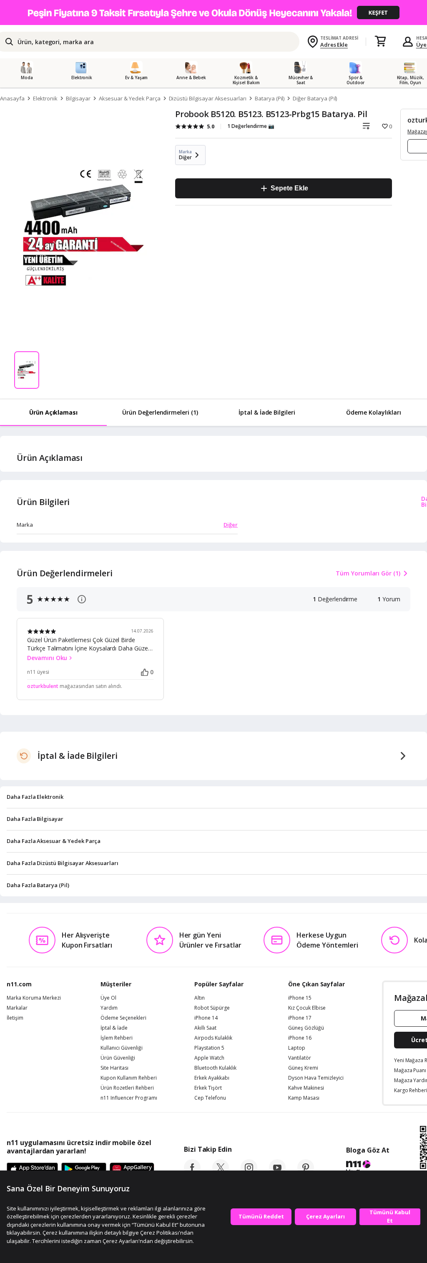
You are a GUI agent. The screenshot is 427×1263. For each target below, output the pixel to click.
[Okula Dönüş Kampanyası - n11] (213, 12)
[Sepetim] (380, 42)
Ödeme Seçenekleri (123, 1018)
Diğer (231, 524)
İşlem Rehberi (116, 1038)
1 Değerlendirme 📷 (250, 126)
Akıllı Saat (205, 1028)
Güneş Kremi (303, 1068)
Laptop (296, 1048)
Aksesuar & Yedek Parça (130, 98)
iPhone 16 (299, 1038)
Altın (199, 998)
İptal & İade (114, 1028)
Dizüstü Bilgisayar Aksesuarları (207, 98)
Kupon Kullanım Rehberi (128, 1078)
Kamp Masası (303, 1098)
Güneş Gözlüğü (306, 1028)
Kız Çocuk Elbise (307, 1008)
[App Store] (32, 1170)
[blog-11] (367, 1168)
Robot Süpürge (212, 1008)
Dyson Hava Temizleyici (316, 1078)
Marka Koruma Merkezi (34, 998)
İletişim (15, 1018)
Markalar (17, 1008)
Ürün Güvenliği (117, 1058)
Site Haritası (114, 1068)
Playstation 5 (209, 1048)
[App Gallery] (132, 1170)
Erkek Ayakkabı (211, 1078)
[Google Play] (83, 1170)
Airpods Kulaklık (213, 1038)
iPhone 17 (299, 1018)
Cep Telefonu (210, 1098)
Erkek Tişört (208, 1088)
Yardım (109, 1008)
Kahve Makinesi (306, 1088)
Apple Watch (209, 1058)
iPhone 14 (206, 1018)
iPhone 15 (299, 998)
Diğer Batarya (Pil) (315, 98)
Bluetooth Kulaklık (215, 1068)
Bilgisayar (78, 98)
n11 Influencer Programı (128, 1098)
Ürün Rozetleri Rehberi (127, 1088)
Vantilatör (299, 1058)
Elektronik (45, 98)
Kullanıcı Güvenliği (121, 1048)
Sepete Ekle (289, 188)
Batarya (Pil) (269, 98)
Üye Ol (108, 998)
